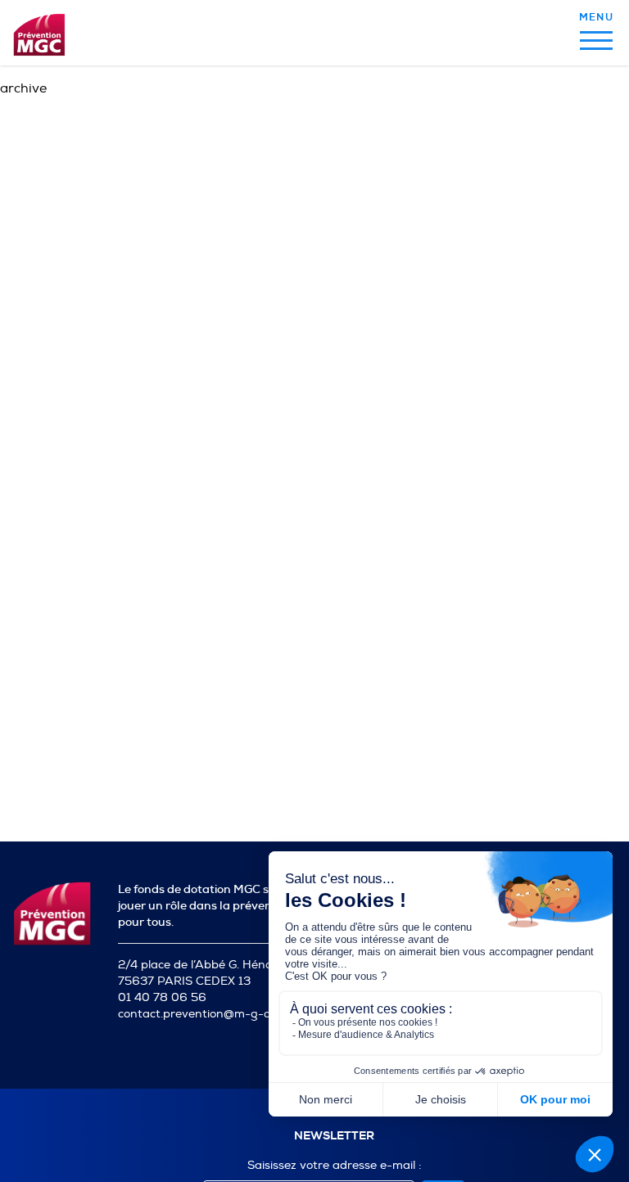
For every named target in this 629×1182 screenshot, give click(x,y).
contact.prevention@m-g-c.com (206, 1014)
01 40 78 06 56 (162, 997)
